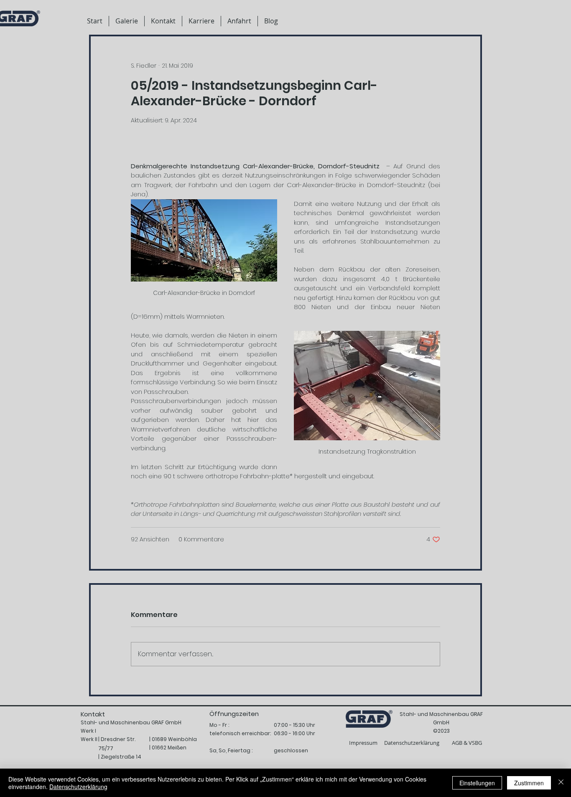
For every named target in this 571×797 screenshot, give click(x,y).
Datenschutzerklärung (78, 786)
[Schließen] (561, 782)
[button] (201, 21)
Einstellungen (477, 783)
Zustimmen (529, 783)
